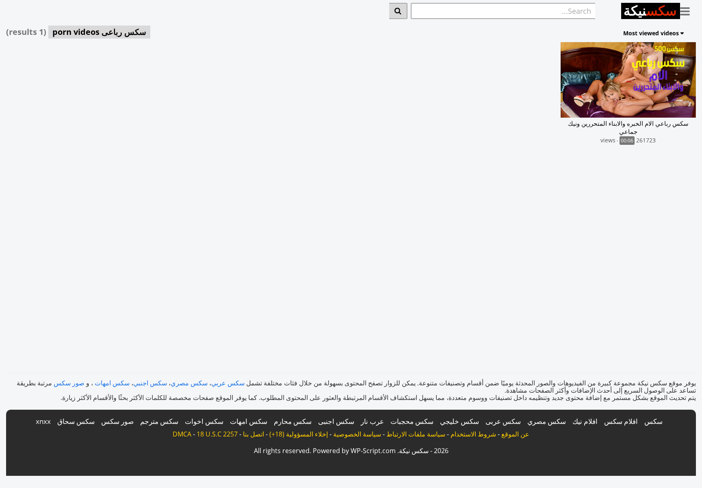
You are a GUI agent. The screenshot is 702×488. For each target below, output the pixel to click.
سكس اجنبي (150, 382)
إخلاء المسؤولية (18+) (298, 434)
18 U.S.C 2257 (217, 434)
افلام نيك (585, 421)
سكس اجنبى (336, 421)
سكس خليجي (459, 421)
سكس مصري (189, 382)
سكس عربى (503, 421)
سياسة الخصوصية (357, 434)
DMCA (182, 434)
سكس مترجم (159, 421)
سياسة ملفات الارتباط (415, 434)
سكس (653, 421)
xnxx (43, 421)
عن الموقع (515, 434)
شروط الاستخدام (473, 434)
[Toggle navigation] (688, 9)
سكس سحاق (76, 421)
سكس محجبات (411, 421)
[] (398, 11)
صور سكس (69, 382)
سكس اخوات (204, 421)
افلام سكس (621, 421)
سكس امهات (112, 382)
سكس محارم (293, 421)
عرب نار (372, 421)
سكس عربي (228, 382)
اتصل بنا (253, 434)
